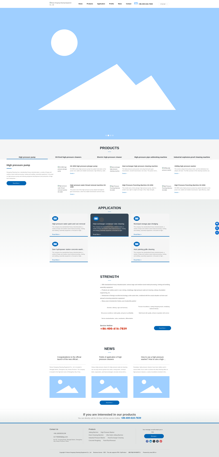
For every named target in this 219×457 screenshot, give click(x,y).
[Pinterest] (161, 441)
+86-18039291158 (59, 433)
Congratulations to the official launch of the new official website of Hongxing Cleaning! (69, 359)
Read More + (56, 234)
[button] (106, 135)
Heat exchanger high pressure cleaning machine (140, 166)
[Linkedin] (150, 441)
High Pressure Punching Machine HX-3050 (189, 185)
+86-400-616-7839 (146, 4)
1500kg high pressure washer (185, 166)
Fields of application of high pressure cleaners (110, 358)
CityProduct (123, 452)
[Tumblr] (157, 441)
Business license (97, 452)
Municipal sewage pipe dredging (146, 224)
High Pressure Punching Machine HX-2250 (137, 185)
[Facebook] (147, 441)
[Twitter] (154, 441)
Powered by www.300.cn (149, 452)
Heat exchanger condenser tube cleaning (108, 224)
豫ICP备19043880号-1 (135, 452)
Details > (72, 173)
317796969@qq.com (60, 437)
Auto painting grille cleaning (144, 249)
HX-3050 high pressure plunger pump (83, 166)
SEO (104, 452)
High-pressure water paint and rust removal (68, 224)
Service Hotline (106, 326)
